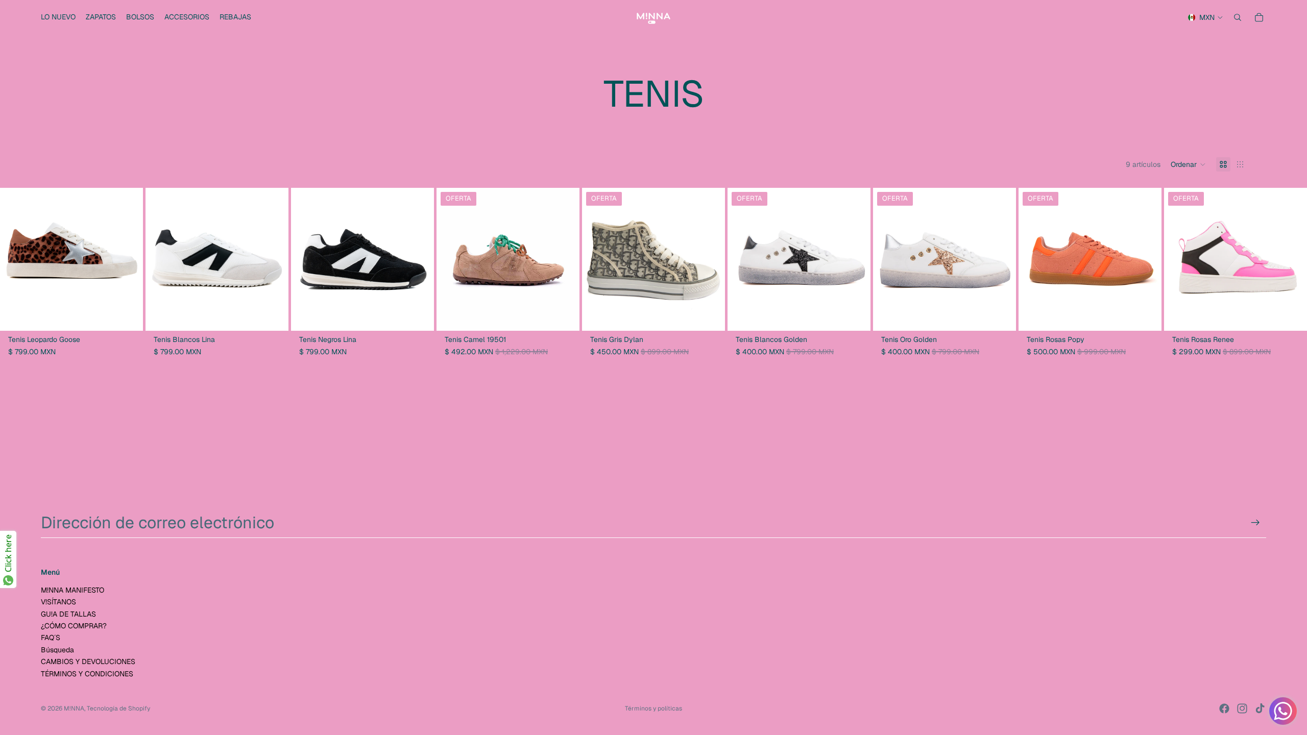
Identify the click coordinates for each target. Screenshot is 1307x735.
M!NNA (74, 708)
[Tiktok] (1260, 708)
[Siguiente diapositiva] (127, 259)
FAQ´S (50, 637)
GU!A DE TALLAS (68, 614)
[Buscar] (1237, 17)
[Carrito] (1259, 17)
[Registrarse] (1255, 522)
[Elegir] (127, 315)
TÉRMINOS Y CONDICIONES (87, 673)
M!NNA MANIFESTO (72, 590)
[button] (1188, 164)
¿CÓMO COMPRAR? (74, 625)
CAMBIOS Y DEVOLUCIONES (88, 661)
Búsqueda (57, 649)
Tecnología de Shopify (118, 708)
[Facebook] (1224, 708)
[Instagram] (1242, 708)
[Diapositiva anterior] (15, 259)
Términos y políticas (653, 708)
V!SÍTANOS (58, 601)
